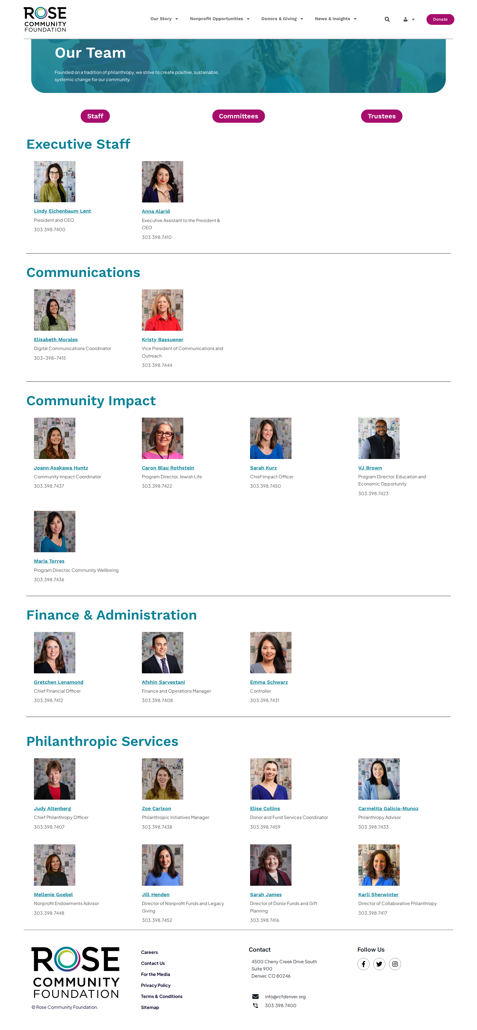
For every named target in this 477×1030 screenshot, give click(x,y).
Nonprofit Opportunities (216, 18)
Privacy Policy (156, 985)
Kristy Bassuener (163, 339)
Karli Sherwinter (378, 894)
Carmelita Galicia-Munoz (388, 808)
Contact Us (153, 963)
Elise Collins (265, 808)
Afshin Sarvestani (163, 682)
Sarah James (266, 894)
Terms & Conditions (161, 996)
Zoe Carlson (156, 808)
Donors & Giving (279, 18)
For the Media (155, 974)
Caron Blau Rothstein (168, 468)
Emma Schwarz (269, 682)
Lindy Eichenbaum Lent (62, 211)
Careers (149, 952)
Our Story (161, 18)
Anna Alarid (156, 211)
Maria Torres (49, 561)
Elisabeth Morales (56, 339)
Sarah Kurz (263, 468)
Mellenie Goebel (53, 894)
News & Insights (332, 18)
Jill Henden (155, 894)
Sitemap (150, 1007)
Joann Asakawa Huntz (61, 468)
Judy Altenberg (52, 808)
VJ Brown (370, 468)
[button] (387, 19)
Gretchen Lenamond (58, 682)
